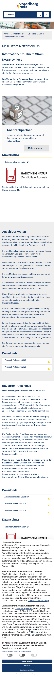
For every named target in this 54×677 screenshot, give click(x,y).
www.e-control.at (27, 317)
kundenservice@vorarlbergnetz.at (17, 425)
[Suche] (39, 14)
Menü (11, 15)
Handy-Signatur (9, 190)
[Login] (46, 14)
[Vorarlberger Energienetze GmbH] (27, 5)
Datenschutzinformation (15, 162)
